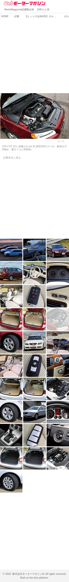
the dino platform (39, 577)
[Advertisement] (34, 53)
